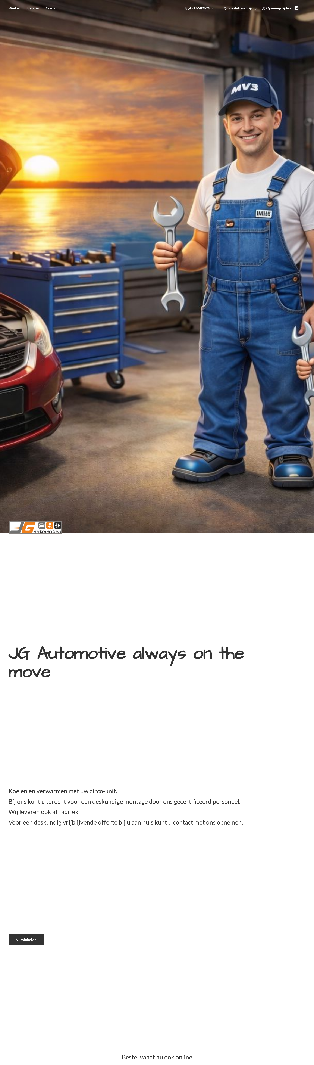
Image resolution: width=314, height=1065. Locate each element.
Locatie (33, 8)
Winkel (14, 8)
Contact (52, 8)
